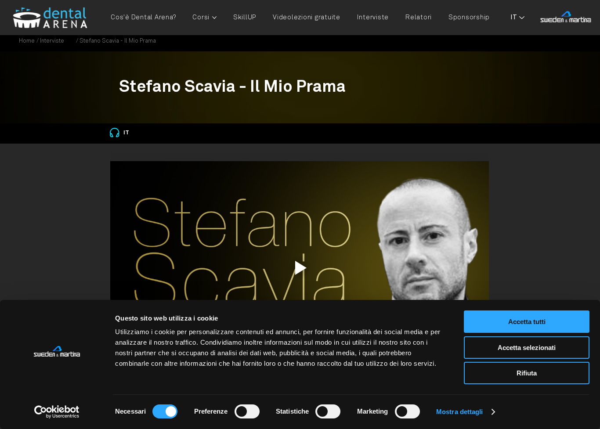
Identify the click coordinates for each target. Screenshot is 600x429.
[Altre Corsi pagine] (214, 17)
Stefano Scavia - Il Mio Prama (118, 41)
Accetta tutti (527, 321)
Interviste (52, 41)
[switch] (247, 411)
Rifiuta (527, 373)
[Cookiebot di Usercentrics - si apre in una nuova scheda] (56, 411)
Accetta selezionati (527, 347)
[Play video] (299, 267)
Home (27, 41)
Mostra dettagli (459, 411)
